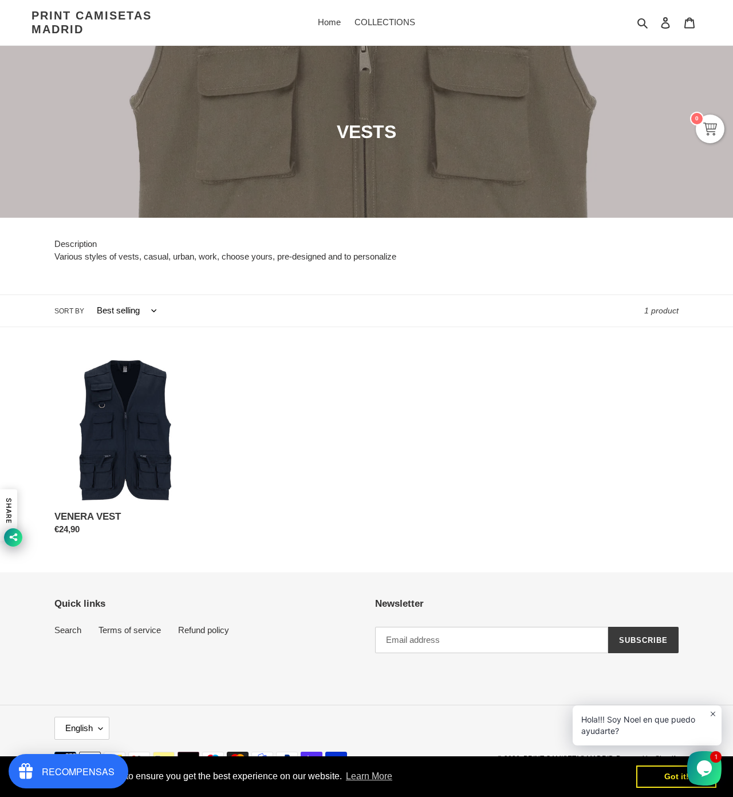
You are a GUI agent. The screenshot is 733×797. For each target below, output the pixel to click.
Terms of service (129, 630)
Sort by (69, 311)
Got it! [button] (676, 776)
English (79, 728)
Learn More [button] (369, 776)
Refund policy (203, 630)
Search (67, 630)
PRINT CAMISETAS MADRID (91, 22)
